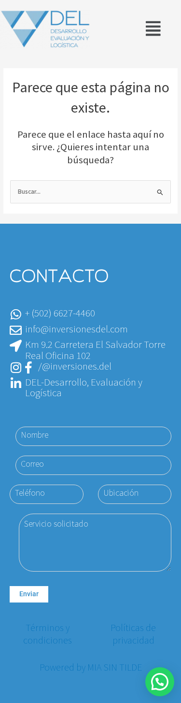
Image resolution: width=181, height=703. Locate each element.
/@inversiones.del (74, 366)
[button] (153, 29)
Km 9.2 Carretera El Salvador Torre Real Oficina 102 (95, 350)
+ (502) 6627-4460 (60, 313)
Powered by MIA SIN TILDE (91, 668)
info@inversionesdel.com (76, 329)
